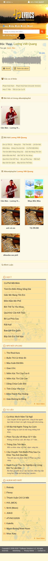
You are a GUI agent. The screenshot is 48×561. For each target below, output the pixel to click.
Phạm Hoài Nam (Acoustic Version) (28, 86)
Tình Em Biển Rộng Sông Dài (13, 152)
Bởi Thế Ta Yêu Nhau (25, 155)
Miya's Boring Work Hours (18, 528)
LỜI (18, 26)
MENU (8, 2)
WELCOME (37, 2)
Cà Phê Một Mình (32, 148)
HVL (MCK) (12, 503)
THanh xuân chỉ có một (18, 498)
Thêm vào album (23, 69)
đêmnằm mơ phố (10, 255)
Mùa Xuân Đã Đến (15, 363)
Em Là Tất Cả (7, 144)
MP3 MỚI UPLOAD (14, 346)
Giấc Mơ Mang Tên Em (33, 152)
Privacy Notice (29, 551)
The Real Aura (13, 353)
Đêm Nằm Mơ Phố (9, 155)
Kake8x (10, 523)
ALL (6, 26)
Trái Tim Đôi (27, 144)
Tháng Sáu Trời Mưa (16, 444)
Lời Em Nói (37, 144)
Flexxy (10, 492)
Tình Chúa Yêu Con (16, 389)
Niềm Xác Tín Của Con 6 (18, 373)
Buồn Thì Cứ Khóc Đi (16, 358)
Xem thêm (40, 404)
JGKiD (10, 513)
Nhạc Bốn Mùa (34, 201)
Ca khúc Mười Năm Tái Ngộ (20, 417)
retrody (10, 487)
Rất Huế (37, 159)
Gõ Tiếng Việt (10, 35)
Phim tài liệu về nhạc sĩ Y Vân (21, 437)
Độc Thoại (6, 44)
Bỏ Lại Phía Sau (26, 159)
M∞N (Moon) (12, 508)
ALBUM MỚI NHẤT (14, 480)
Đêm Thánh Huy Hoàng (17, 394)
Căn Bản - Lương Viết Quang (10, 128)
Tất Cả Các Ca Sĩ (19, 89)
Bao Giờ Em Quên (9, 163)
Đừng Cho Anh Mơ (18, 148)
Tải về (8, 69)
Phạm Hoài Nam (8, 86)
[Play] (4, 53)
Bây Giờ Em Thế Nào (24, 163)
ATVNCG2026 (13, 518)
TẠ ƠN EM (34, 228)
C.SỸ (24, 26)
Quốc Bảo (11, 48)
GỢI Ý (9, 277)
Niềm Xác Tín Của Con (17, 378)
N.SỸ (31, 26)
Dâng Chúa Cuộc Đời (16, 384)
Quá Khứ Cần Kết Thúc (11, 159)
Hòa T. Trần (7, 89)
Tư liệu (10, 410)
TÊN (12, 26)
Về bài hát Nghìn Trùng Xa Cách (22, 427)
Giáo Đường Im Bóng (16, 399)
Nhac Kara (11, 533)
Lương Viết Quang (25, 44)
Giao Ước (11, 368)
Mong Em (17, 144)
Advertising (16, 551)
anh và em (10, 228)
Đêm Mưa (6, 148)
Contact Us (41, 551)
